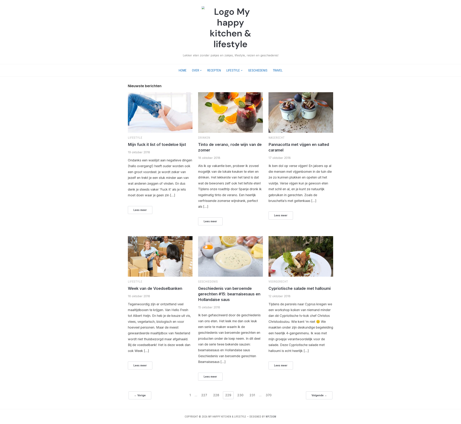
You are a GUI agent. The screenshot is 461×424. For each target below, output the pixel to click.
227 (204, 395)
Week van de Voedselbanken (155, 288)
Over (195, 70)
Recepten (214, 70)
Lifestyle (233, 70)
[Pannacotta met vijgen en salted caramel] (300, 94)
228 (216, 395)
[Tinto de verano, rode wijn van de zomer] (230, 94)
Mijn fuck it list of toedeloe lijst (157, 144)
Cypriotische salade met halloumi (299, 288)
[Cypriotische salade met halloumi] (300, 238)
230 (240, 395)
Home (183, 70)
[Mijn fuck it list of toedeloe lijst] (160, 94)
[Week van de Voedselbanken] (160, 238)
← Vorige (140, 395)
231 (252, 395)
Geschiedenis (257, 70)
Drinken (204, 137)
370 (269, 395)
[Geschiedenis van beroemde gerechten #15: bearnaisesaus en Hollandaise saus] (230, 238)
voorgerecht (278, 281)
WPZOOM (271, 416)
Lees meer (140, 209)
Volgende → (319, 395)
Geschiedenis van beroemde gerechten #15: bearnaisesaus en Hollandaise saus (229, 294)
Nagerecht (276, 137)
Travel (278, 70)
